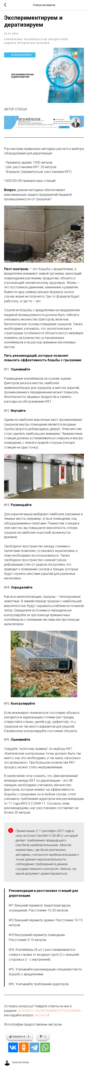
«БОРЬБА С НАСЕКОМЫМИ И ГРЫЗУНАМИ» (49, 1011)
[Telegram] (34, 1047)
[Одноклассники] (24, 1047)
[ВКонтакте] (13, 1047)
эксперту (41, 1015)
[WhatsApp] (45, 1047)
